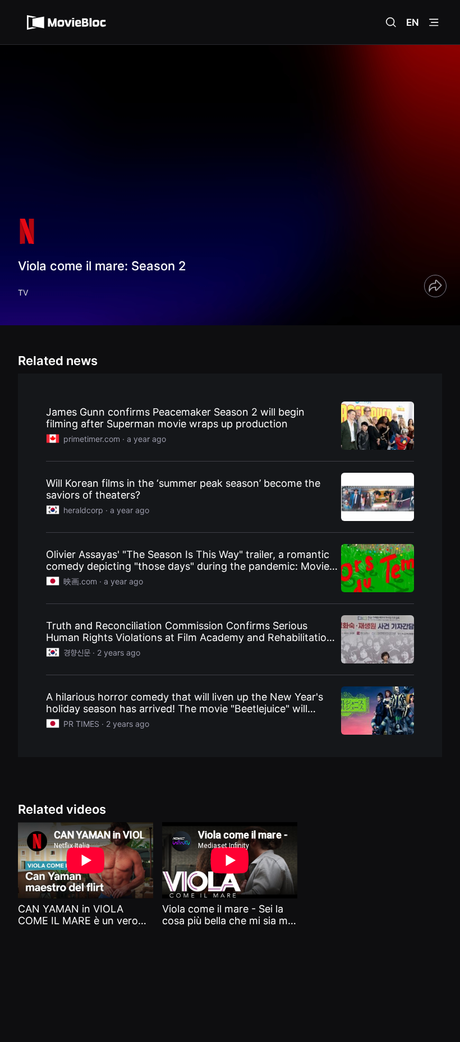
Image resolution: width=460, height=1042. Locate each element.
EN (412, 22)
